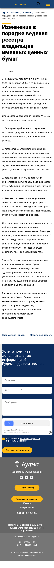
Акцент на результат (27, 555)
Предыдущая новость (13, 335)
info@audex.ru (27, 507)
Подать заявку (27, 487)
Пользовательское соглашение (25, 528)
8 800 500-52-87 (21, 4)
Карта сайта (27, 530)
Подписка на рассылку (27, 499)
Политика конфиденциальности (25, 525)
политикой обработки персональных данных (23, 440)
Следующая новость (41, 335)
